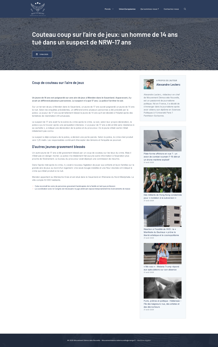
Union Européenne (127, 9)
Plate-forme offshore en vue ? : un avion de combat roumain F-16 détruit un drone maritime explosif (162, 156)
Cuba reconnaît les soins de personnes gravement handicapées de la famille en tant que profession (75, 186)
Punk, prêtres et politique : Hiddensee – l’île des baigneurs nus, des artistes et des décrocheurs (162, 304)
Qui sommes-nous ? (150, 9)
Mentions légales (144, 340)
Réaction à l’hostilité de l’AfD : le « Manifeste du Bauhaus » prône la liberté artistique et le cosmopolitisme (161, 232)
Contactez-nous (171, 9)
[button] (184, 9)
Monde (108, 9)
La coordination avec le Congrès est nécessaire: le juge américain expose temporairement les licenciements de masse (82, 189)
